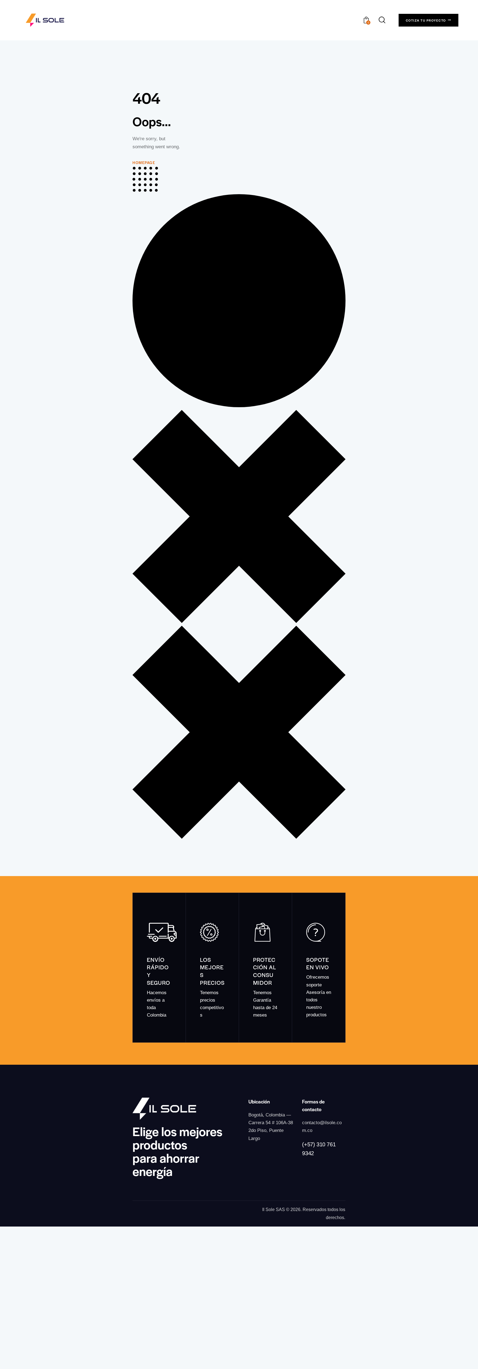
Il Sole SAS (273, 1209)
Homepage (144, 162)
